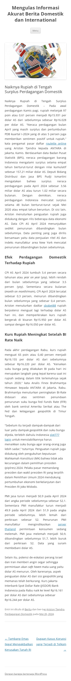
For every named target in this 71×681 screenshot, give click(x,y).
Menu (35, 30)
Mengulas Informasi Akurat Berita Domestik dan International (35, 14)
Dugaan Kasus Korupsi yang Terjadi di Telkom (51, 644)
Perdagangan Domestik (18, 614)
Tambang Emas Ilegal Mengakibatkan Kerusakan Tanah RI (19, 644)
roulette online (56, 143)
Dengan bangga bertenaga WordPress (26, 674)
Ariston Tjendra (55, 609)
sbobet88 (50, 305)
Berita (28, 609)
